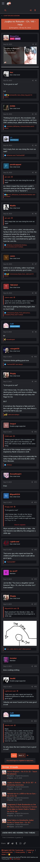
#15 (35, 549)
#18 (35, 666)
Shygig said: (9, 507)
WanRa (13, 206)
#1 (36, 44)
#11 (36, 381)
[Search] (5, 10)
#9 (36, 332)
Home (4, 854)
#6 (36, 213)
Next (20, 755)
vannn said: (9, 297)
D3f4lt (12, 106)
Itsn (11, 72)
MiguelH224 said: (11, 608)
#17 (35, 604)
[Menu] (3, 3)
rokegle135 (14, 349)
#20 (35, 721)
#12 (35, 432)
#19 (35, 686)
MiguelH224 (15, 494)
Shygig (13, 373)
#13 (35, 482)
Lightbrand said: (10, 691)
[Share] (33, 44)
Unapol (13, 424)
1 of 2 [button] (14, 755)
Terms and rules (7, 852)
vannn (12, 256)
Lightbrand (14, 542)
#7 (36, 264)
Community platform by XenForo (20, 857)
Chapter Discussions (22, 776)
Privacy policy (20, 852)
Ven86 (12, 678)
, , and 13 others (15, 246)
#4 (36, 145)
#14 (35, 502)
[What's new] (35, 10)
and (15, 155)
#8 (36, 293)
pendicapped (15, 164)
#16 (35, 579)
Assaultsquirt (15, 474)
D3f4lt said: (8, 436)
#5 (36, 172)
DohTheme (17, 859)
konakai (13, 658)
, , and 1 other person (18, 649)
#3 (36, 114)
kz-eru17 (13, 571)
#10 (35, 357)
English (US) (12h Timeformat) (13, 850)
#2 (36, 80)
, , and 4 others (17, 313)
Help (29, 852)
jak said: (7, 177)
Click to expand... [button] (20, 525)
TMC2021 (14, 285)
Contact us (30, 850)
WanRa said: (9, 725)
